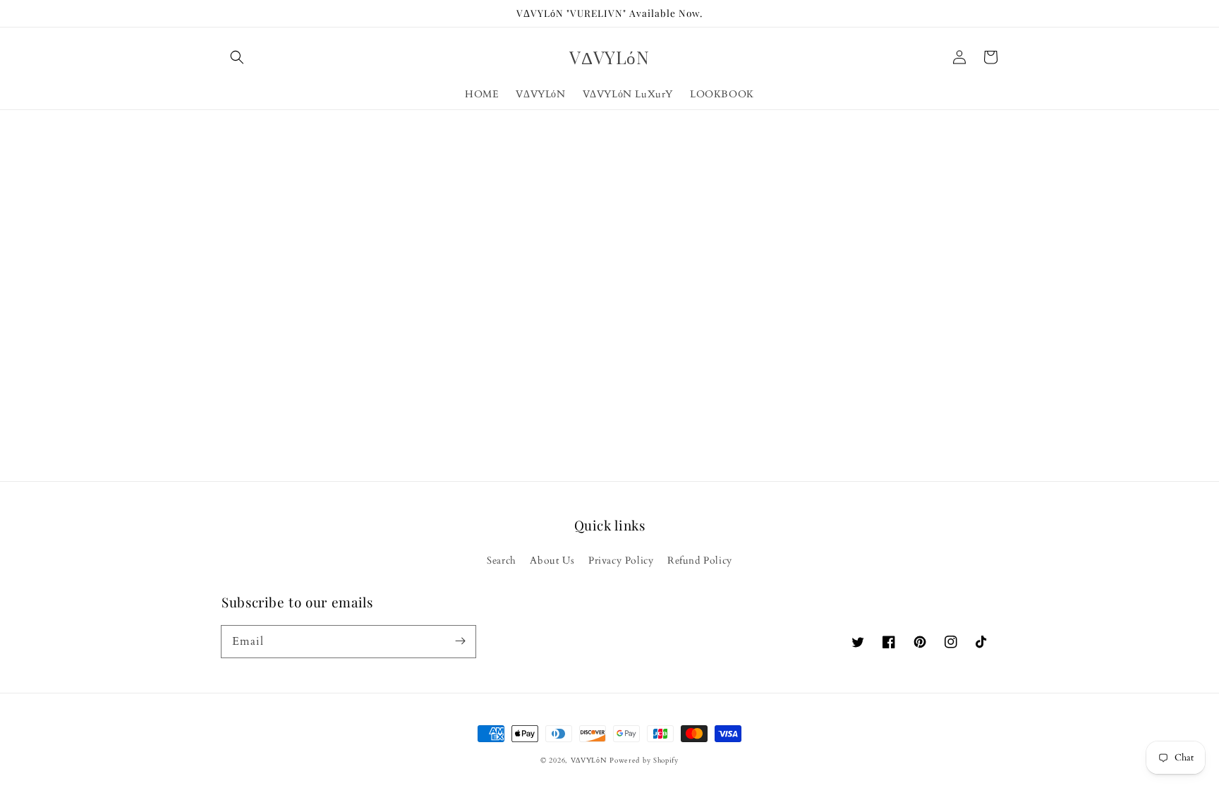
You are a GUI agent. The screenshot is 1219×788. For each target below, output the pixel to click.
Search (501, 560)
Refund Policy (699, 560)
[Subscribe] (459, 641)
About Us (552, 560)
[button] (237, 57)
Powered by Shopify (644, 760)
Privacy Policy (620, 560)
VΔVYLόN (589, 760)
